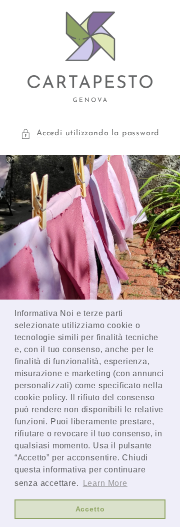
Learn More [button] (105, 483)
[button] (90, 133)
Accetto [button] (90, 509)
